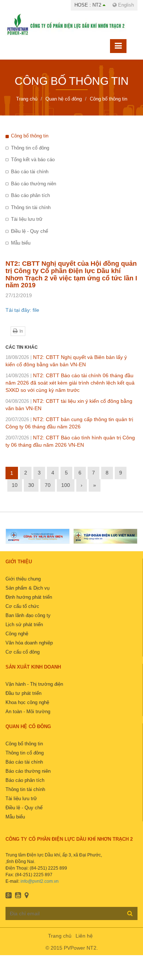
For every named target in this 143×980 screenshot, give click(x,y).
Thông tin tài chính (31, 207)
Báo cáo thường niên (33, 183)
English (125, 5)
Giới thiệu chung (23, 579)
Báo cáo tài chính (29, 171)
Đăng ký (130, 913)
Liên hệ (84, 936)
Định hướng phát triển (29, 597)
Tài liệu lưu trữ (27, 219)
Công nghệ (17, 633)
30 (31, 485)
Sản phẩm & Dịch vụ (28, 588)
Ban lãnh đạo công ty (28, 615)
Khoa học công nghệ (27, 702)
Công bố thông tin (29, 136)
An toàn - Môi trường (28, 711)
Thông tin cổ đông (30, 148)
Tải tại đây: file (22, 310)
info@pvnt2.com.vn (40, 881)
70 (48, 485)
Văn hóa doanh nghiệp (29, 643)
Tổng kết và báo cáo (33, 159)
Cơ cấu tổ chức (22, 606)
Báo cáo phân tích (30, 195)
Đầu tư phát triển (23, 693)
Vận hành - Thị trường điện (34, 684)
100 (65, 485)
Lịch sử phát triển (24, 624)
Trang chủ (60, 936)
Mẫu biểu (20, 243)
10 (15, 485)
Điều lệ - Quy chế (29, 231)
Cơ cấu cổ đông (23, 652)
